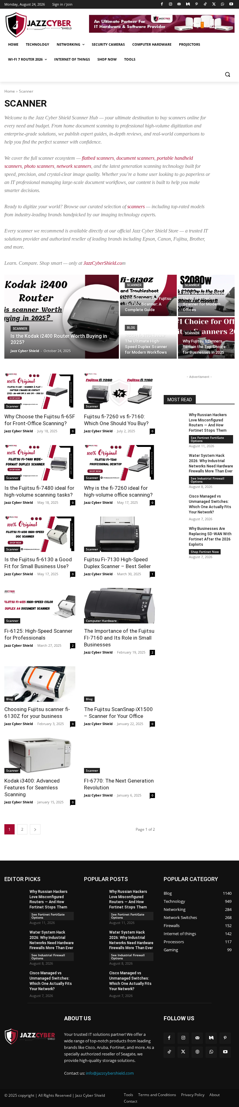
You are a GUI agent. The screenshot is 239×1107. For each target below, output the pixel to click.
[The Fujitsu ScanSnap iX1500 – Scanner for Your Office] (119, 684)
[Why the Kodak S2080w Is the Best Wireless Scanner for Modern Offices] (206, 295)
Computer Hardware (101, 620)
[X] (214, 4)
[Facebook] (162, 4)
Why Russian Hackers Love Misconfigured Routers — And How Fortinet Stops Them (208, 423)
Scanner (20, 328)
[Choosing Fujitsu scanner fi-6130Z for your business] (39, 684)
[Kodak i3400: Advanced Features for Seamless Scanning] (39, 755)
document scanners (135, 158)
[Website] (197, 1052)
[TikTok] (205, 4)
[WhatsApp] (222, 4)
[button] (227, 74)
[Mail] (179, 4)
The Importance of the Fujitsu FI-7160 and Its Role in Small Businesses (119, 638)
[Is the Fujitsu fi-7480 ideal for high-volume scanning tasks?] (39, 462)
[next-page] (35, 829)
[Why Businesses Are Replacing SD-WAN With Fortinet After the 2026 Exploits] (174, 533)
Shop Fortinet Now (205, 551)
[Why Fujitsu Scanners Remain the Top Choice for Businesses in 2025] (206, 338)
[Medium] (187, 4)
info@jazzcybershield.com (110, 1073)
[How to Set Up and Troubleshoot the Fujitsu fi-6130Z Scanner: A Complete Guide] (148, 295)
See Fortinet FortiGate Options (207, 439)
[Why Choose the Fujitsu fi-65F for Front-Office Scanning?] (39, 391)
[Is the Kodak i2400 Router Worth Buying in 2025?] (61, 317)
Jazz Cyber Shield (18, 431)
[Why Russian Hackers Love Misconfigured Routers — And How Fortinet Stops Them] (174, 419)
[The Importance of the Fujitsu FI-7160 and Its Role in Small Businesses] (119, 605)
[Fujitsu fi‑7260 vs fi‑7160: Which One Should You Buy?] (119, 391)
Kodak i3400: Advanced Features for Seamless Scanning (32, 787)
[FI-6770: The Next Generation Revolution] (119, 755)
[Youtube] (231, 4)
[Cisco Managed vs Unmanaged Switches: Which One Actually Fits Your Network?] (174, 501)
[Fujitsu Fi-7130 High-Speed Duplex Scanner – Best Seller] (119, 534)
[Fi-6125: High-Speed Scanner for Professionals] (39, 605)
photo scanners (39, 166)
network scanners (74, 166)
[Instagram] (170, 4)
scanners (136, 206)
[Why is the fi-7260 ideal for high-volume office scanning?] (119, 462)
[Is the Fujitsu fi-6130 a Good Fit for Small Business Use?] (39, 534)
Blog (131, 327)
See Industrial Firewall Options (207, 480)
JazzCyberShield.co (102, 263)
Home (9, 91)
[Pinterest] (196, 4)
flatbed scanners (98, 158)
